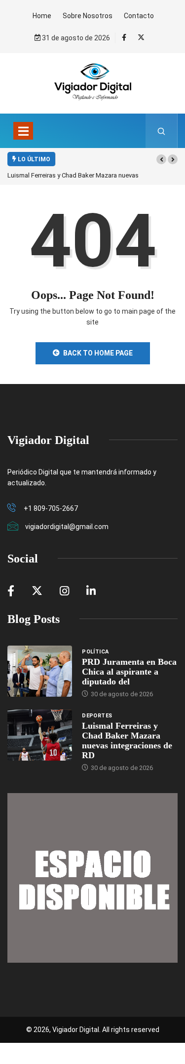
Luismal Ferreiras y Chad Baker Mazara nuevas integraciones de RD (127, 740)
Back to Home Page (98, 353)
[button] (161, 159)
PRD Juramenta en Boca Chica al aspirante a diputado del (129, 671)
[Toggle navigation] (23, 131)
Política (95, 652)
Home (42, 16)
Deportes (97, 715)
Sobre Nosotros (87, 16)
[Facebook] (124, 37)
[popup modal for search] (162, 131)
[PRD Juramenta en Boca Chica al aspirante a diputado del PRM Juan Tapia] (39, 671)
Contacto (139, 16)
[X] (141, 37)
